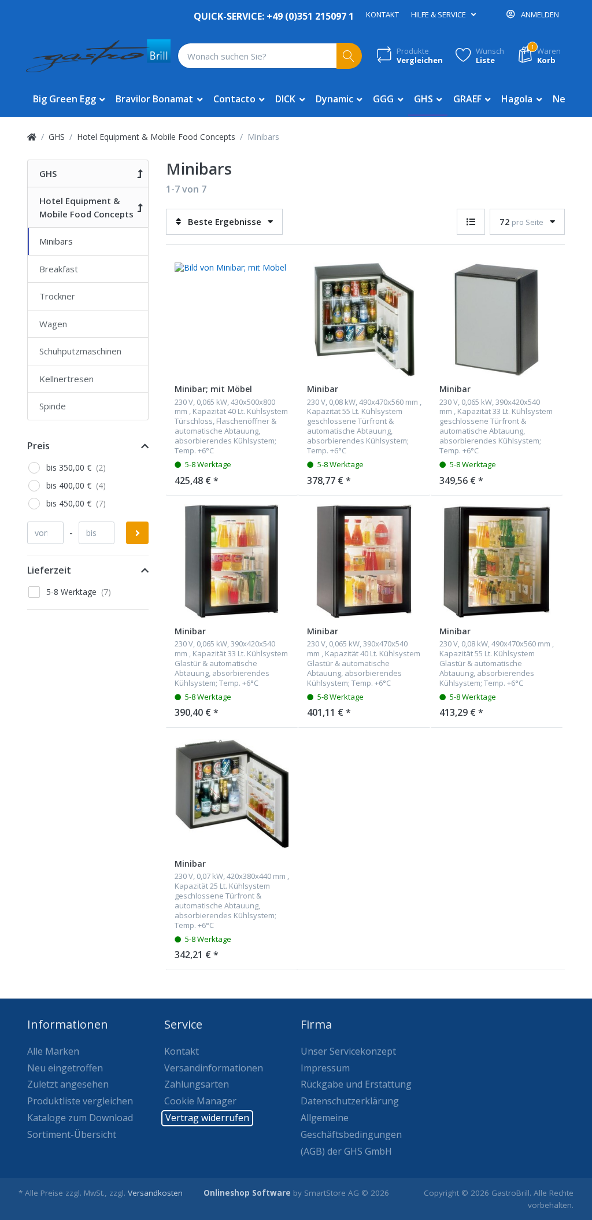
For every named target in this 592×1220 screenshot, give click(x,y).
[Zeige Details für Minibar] (364, 320)
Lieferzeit (49, 570)
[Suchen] (349, 56)
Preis (38, 445)
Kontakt (382, 14)
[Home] (31, 137)
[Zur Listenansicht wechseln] (471, 222)
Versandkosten (155, 1193)
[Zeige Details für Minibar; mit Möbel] (232, 320)
